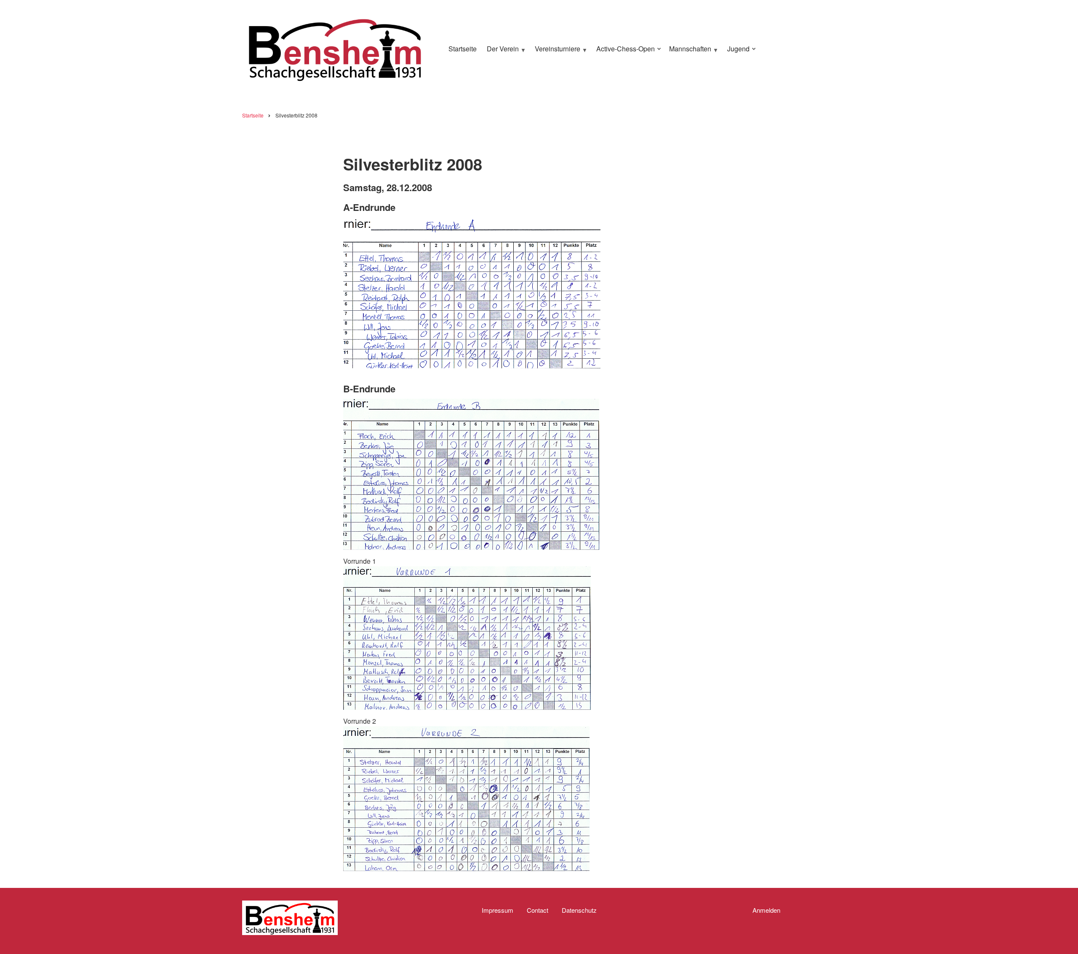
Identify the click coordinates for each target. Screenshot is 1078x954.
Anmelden (766, 910)
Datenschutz (579, 910)
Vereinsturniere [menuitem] (555, 52)
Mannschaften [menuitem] (688, 52)
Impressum (497, 910)
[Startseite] (334, 48)
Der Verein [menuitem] (501, 52)
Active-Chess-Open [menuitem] (623, 52)
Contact (537, 910)
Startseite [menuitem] (462, 48)
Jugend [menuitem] (736, 52)
